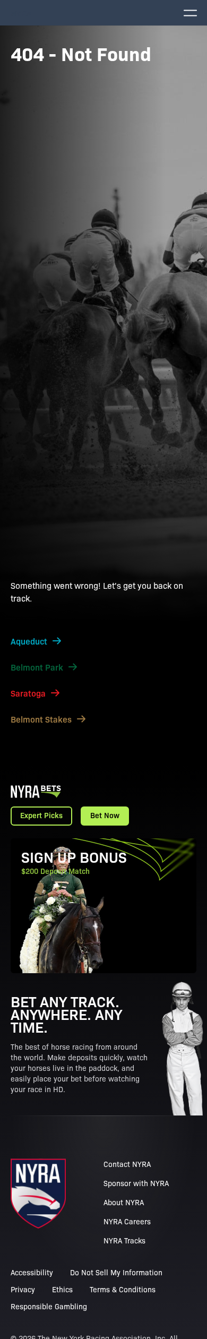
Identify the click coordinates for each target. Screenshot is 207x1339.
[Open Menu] (190, 12)
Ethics (62, 1289)
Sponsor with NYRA (136, 1183)
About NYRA (124, 1202)
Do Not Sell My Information (116, 1272)
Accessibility (32, 1272)
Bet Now (104, 815)
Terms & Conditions (123, 1289)
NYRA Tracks (124, 1240)
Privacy (23, 1289)
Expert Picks (41, 815)
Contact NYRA (127, 1164)
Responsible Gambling (49, 1306)
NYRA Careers (127, 1221)
